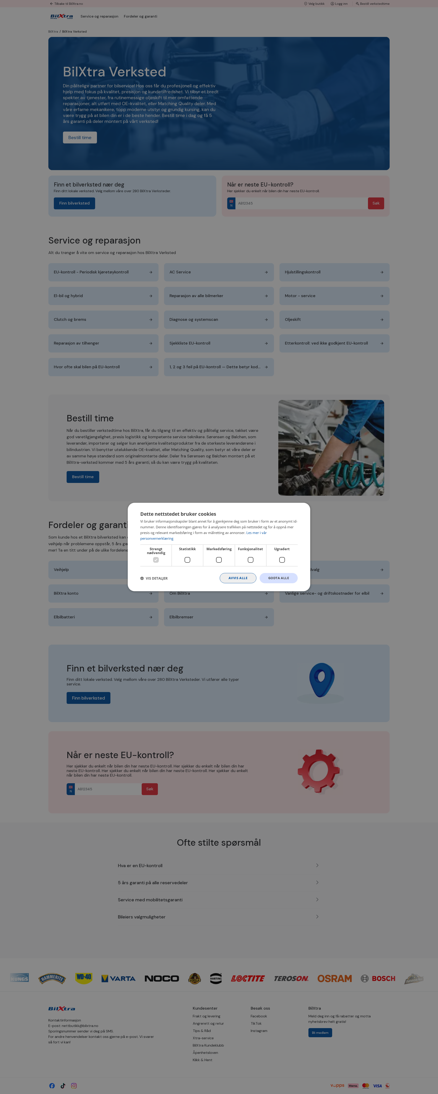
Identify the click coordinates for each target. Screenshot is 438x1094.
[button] (154, 578)
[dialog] (219, 547)
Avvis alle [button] (238, 578)
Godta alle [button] (278, 578)
